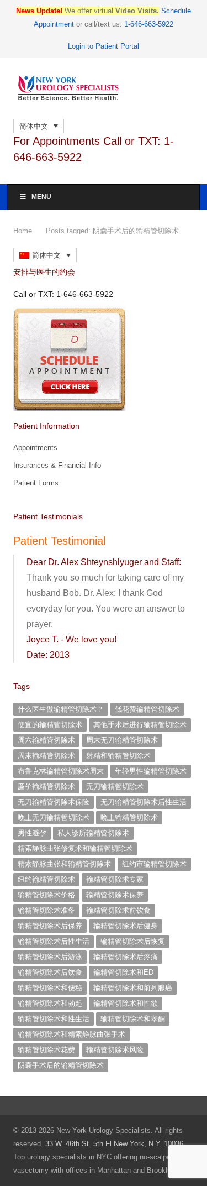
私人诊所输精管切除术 (93, 833)
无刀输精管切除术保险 (53, 802)
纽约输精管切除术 (46, 879)
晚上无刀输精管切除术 (53, 817)
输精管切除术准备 (46, 910)
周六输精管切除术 (46, 740)
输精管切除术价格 (46, 895)
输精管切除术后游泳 (50, 957)
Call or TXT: (63, 294)
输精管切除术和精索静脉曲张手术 (71, 1034)
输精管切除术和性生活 (53, 1019)
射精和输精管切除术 (118, 755)
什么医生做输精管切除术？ (61, 709)
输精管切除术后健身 (125, 926)
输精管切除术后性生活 (53, 941)
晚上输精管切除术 (129, 817)
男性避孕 (32, 833)
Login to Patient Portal (103, 46)
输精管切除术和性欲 (125, 1003)
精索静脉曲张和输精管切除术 (64, 864)
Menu (41, 197)
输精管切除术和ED (123, 972)
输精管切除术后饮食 (50, 972)
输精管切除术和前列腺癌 (132, 988)
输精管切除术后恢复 (132, 941)
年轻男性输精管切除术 (151, 771)
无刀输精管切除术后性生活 (143, 802)
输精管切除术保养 (115, 895)
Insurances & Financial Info (57, 465)
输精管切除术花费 (46, 1050)
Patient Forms (36, 483)
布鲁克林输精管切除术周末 (61, 771)
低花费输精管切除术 (147, 709)
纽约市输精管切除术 (154, 864)
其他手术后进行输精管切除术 (140, 724)
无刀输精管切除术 (115, 786)
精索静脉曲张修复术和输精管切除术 (75, 848)
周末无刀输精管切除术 (122, 740)
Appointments (35, 447)
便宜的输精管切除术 (50, 724)
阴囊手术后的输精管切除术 (61, 1065)
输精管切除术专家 (115, 879)
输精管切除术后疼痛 (125, 957)
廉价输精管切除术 (46, 786)
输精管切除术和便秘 (50, 988)
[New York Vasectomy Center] (103, 88)
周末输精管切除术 (46, 755)
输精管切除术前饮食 (118, 910)
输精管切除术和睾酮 (132, 1019)
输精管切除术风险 (115, 1050)
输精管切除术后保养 (50, 926)
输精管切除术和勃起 (50, 1003)
